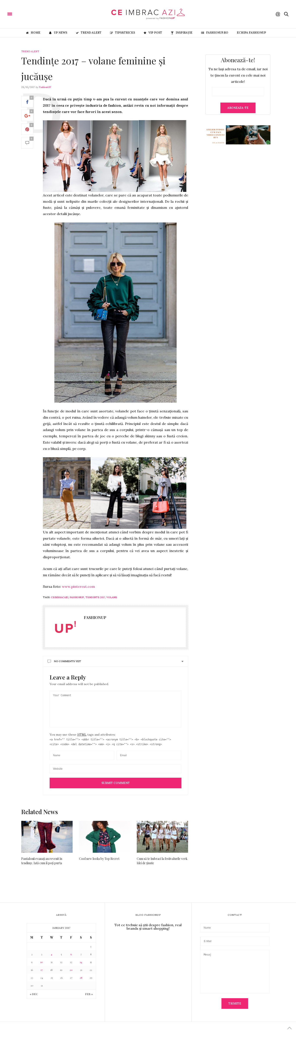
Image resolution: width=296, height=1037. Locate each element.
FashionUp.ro (217, 32)
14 (81, 962)
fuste (47, 207)
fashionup (77, 597)
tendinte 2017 (95, 597)
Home (35, 32)
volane (111, 597)
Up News (60, 32)
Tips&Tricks (125, 32)
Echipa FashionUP (251, 32)
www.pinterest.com (79, 586)
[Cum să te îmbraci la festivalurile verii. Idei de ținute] (162, 837)
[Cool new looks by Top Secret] (104, 837)
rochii (179, 201)
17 (42, 970)
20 (71, 970)
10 (41, 962)
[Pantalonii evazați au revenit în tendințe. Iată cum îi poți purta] (47, 837)
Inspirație (184, 32)
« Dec (34, 994)
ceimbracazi (59, 597)
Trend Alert (91, 32)
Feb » (89, 994)
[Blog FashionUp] (37, 13)
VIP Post (155, 32)
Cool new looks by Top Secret (99, 859)
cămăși (74, 207)
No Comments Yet (67, 661)
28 (81, 977)
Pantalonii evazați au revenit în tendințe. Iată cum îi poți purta (41, 861)
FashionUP (45, 87)
